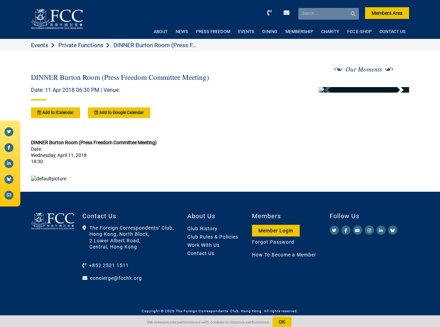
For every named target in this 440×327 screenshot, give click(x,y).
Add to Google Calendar (121, 112)
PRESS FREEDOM (213, 31)
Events (39, 45)
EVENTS (246, 31)
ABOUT (161, 31)
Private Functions (80, 45)
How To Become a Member (284, 254)
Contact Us (200, 253)
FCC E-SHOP (359, 31)
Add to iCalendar (57, 112)
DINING (269, 31)
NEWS (182, 31)
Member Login (275, 230)
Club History (202, 228)
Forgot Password (273, 242)
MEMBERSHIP (299, 31)
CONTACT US (393, 31)
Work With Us (203, 245)
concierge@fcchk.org (116, 278)
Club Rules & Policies (212, 237)
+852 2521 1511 (109, 265)
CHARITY (330, 31)
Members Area (387, 13)
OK (282, 322)
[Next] (396, 89)
